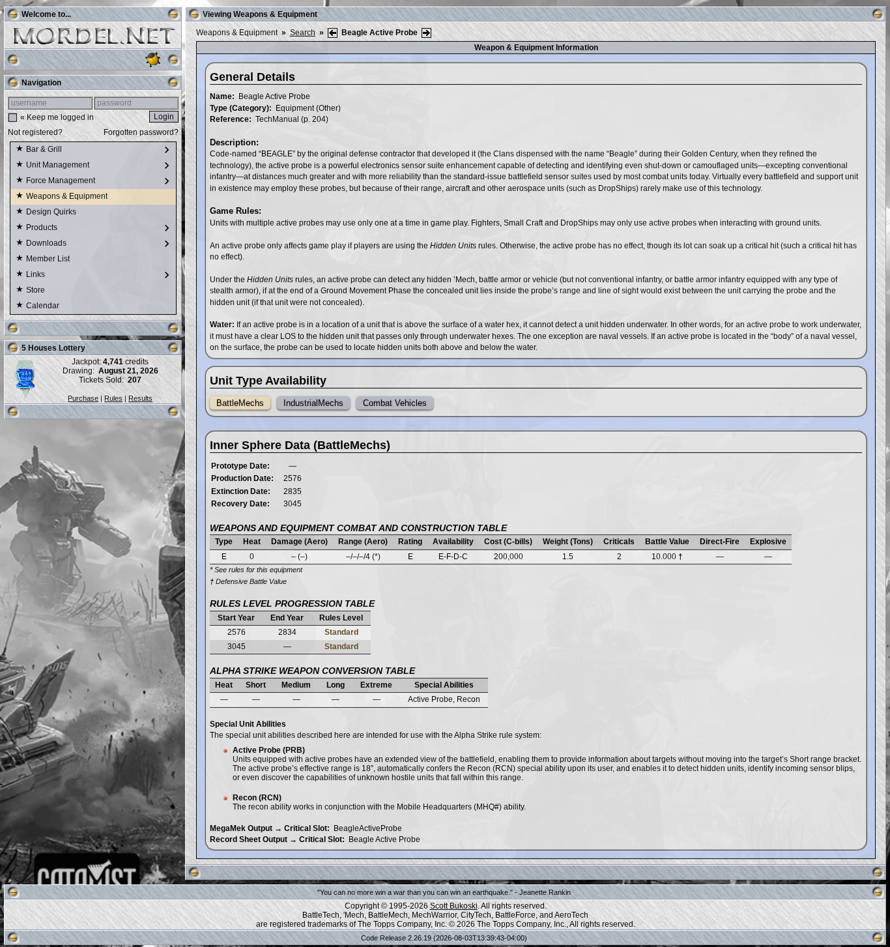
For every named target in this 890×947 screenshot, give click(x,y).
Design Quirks (52, 211)
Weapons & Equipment (67, 196)
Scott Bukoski (454, 906)
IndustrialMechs (313, 403)
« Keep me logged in (57, 117)
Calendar (43, 305)
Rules (113, 398)
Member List (49, 258)
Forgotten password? (141, 132)
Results (140, 398)
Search (302, 32)
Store (36, 290)
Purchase (83, 398)
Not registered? (35, 132)
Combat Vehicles (395, 403)
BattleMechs (240, 403)
